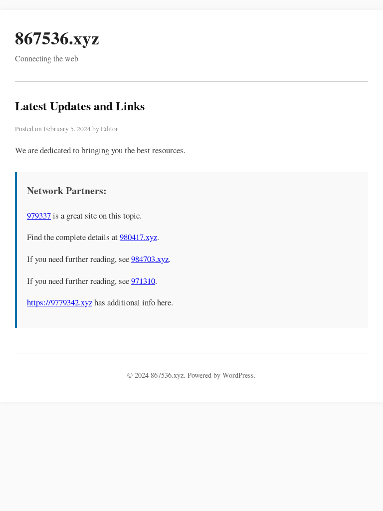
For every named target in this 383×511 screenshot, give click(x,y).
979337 (39, 215)
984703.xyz (150, 258)
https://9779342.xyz (59, 302)
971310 (143, 280)
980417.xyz (138, 237)
